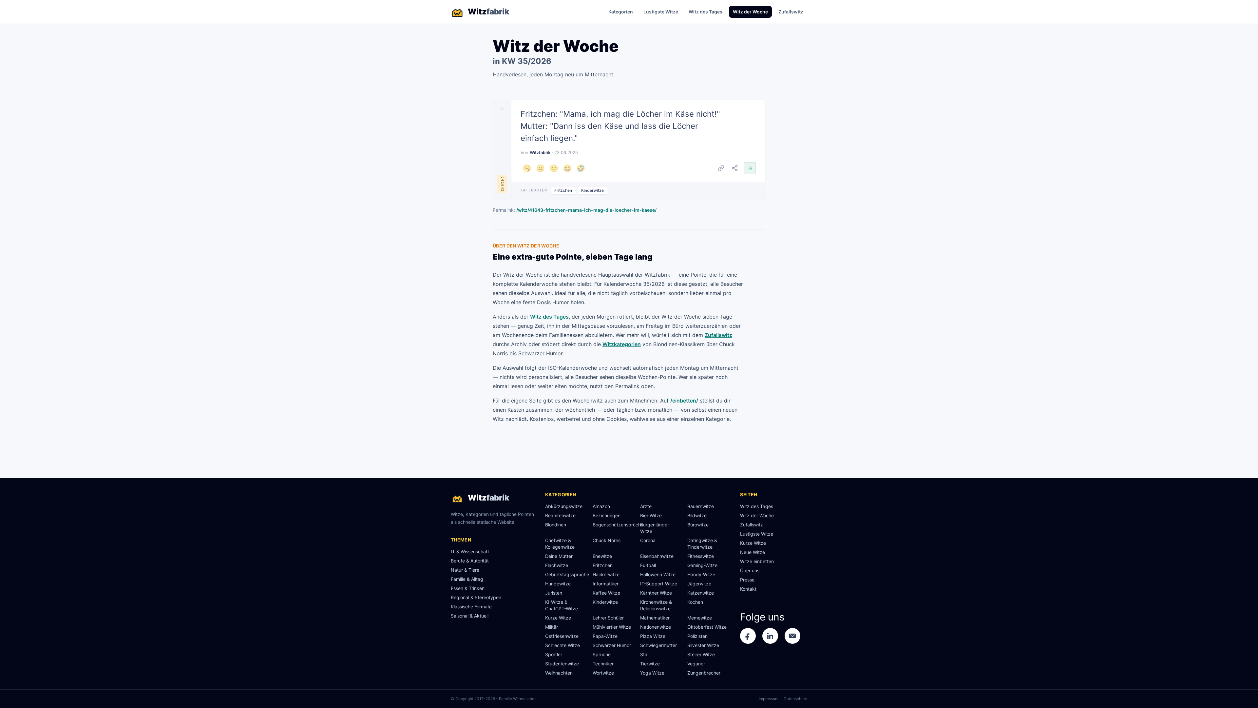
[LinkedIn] (770, 636)
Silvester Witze (703, 645)
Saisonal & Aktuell (469, 616)
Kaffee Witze (606, 593)
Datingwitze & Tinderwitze (702, 544)
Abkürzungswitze (563, 506)
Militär (551, 627)
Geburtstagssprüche (566, 574)
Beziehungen (606, 515)
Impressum (768, 698)
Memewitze (699, 617)
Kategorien (620, 11)
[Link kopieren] (721, 168)
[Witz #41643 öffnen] (750, 168)
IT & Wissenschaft (470, 551)
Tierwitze (650, 663)
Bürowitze (698, 524)
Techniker (603, 663)
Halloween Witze (658, 574)
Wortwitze (603, 673)
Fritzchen (563, 190)
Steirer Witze (701, 654)
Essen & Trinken (468, 588)
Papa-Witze (605, 636)
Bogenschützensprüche (614, 524)
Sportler (553, 654)
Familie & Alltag (467, 579)
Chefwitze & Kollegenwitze (560, 544)
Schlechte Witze (562, 645)
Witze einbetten (757, 561)
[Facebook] (748, 636)
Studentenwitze (562, 663)
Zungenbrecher (703, 673)
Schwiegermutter (658, 645)
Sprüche (602, 654)
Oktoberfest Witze (707, 627)
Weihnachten (559, 673)
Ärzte (646, 506)
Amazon (601, 506)
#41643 (502, 184)
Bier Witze (651, 515)
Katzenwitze (700, 593)
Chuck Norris (606, 540)
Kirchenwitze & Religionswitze (656, 605)
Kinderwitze (592, 190)
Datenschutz (795, 698)
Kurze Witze (558, 617)
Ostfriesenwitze (562, 636)
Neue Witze (752, 552)
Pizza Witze (652, 636)
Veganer (696, 663)
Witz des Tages (705, 11)
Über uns (749, 570)
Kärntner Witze (656, 593)
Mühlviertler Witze (612, 627)
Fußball (648, 565)
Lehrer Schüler (608, 617)
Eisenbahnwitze (657, 556)
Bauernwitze (700, 506)
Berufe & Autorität (470, 560)
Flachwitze (556, 565)
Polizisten (697, 636)
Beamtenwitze (560, 515)
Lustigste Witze (660, 11)
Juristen (553, 593)
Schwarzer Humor (612, 645)
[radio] (527, 168)
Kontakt (748, 589)
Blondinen (555, 524)
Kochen (695, 602)
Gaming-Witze (702, 565)
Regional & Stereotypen (476, 597)
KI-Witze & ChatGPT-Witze (561, 605)
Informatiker (606, 583)
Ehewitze (602, 556)
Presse (747, 579)
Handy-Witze (701, 574)
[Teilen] (734, 168)
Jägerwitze (699, 583)
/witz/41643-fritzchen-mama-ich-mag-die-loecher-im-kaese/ (586, 210)
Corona (648, 540)
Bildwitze (697, 515)
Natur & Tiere (465, 570)
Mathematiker (655, 617)
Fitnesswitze (700, 556)
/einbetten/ (684, 400)
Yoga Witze (652, 673)
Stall (644, 654)
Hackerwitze (606, 574)
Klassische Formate (471, 606)
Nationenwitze (655, 627)
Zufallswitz (790, 11)
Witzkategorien (621, 344)
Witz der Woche (750, 11)
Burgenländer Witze (654, 528)
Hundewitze (558, 583)
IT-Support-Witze (658, 583)
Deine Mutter (559, 556)
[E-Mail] (792, 636)
